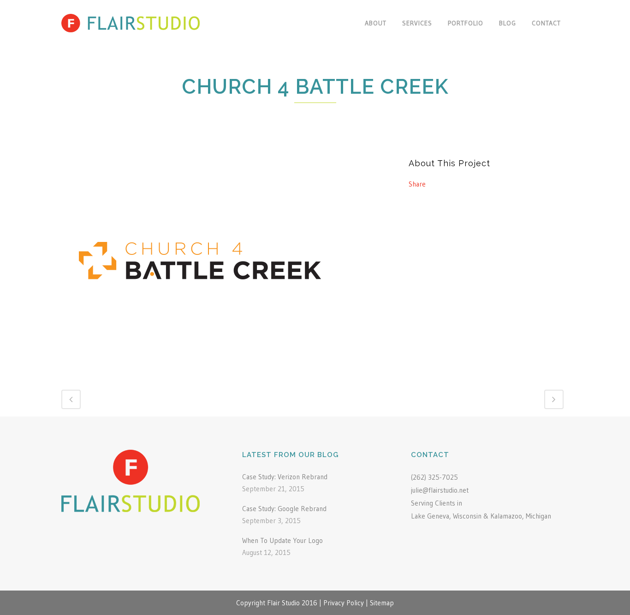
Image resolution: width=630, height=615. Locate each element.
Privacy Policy (343, 602)
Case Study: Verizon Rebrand (284, 476)
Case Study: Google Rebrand (284, 508)
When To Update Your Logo (282, 540)
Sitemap (382, 602)
